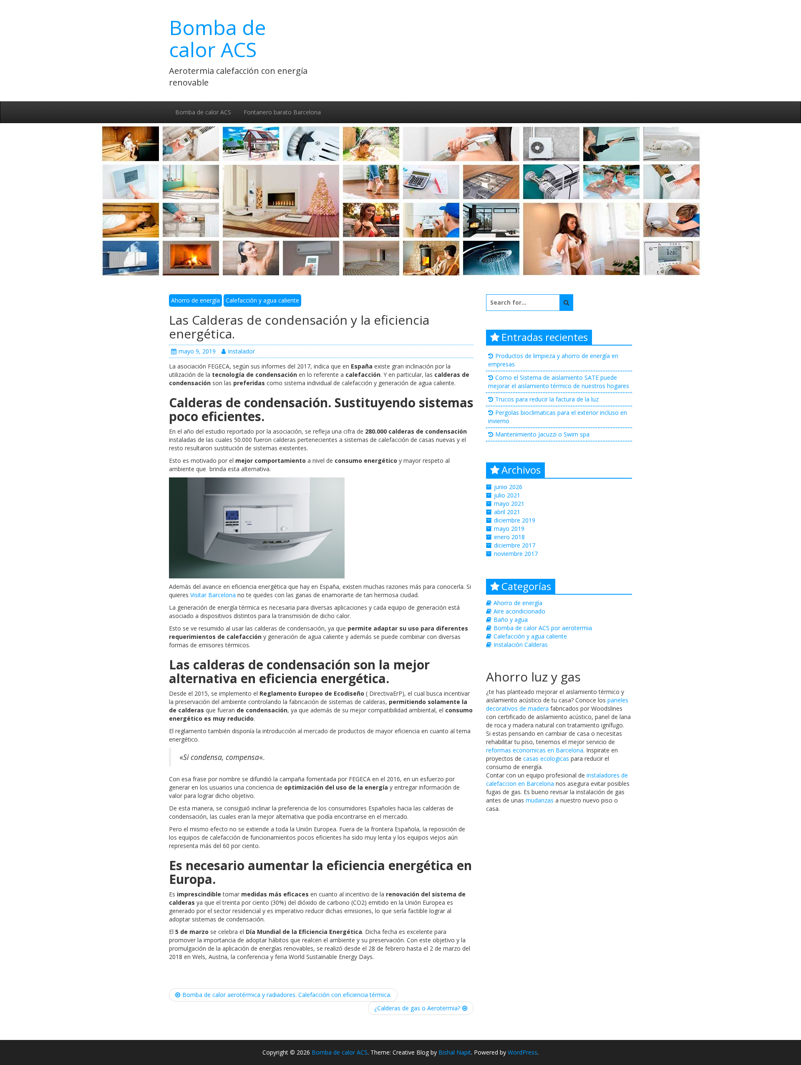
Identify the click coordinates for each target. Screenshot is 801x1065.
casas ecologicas (546, 758)
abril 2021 (507, 512)
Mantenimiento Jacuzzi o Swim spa (542, 434)
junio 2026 (508, 487)
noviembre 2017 (516, 554)
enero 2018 (509, 537)
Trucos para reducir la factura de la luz (547, 399)
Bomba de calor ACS (217, 38)
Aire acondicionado (519, 611)
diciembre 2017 (514, 545)
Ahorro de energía (195, 300)
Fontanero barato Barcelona (282, 112)
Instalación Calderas (521, 645)
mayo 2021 (509, 503)
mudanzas (540, 800)
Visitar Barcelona (213, 595)
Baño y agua (511, 619)
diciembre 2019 (514, 520)
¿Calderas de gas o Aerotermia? (417, 1008)
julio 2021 (507, 495)
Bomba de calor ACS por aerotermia (543, 628)
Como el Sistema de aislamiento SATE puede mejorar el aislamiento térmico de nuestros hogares (558, 382)
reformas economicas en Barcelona (534, 750)
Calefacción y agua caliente (262, 300)
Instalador (241, 351)
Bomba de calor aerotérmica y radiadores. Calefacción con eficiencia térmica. (286, 995)
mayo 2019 (509, 528)
